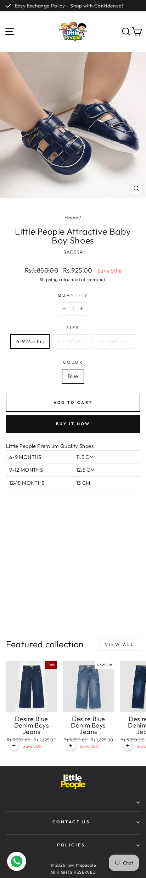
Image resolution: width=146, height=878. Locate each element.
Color (73, 362)
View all (120, 644)
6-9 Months (30, 341)
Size (73, 327)
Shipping (49, 279)
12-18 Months (114, 341)
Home (71, 217)
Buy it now (73, 423)
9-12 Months (71, 341)
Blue (73, 376)
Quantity (73, 295)
